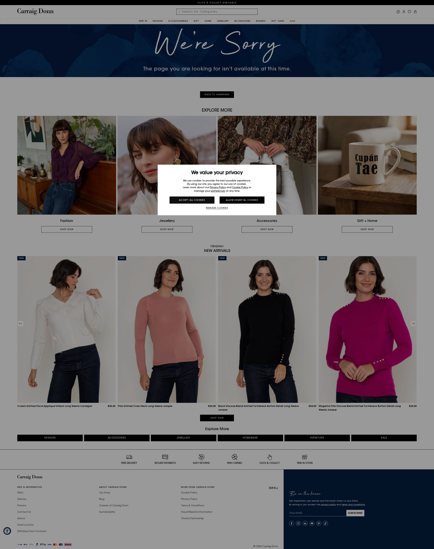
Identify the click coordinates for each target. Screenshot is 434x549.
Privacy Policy (218, 188)
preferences (218, 191)
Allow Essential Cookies (242, 200)
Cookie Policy (240, 188)
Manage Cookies (217, 208)
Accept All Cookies (192, 200)
